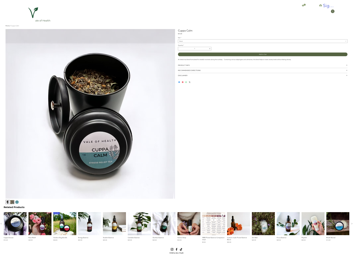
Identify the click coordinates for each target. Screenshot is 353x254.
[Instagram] (172, 249)
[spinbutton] (195, 48)
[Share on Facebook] (179, 82)
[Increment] (210, 48)
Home (8, 26)
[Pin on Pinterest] (183, 82)
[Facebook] (176, 249)
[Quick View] (15, 223)
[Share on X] (190, 82)
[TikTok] (181, 249)
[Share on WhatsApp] (186, 82)
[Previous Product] (1, 224)
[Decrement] (179, 48)
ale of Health (42, 20)
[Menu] (333, 11)
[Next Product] (352, 224)
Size (179, 37)
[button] (304, 5)
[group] (176, 227)
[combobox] (262, 41)
